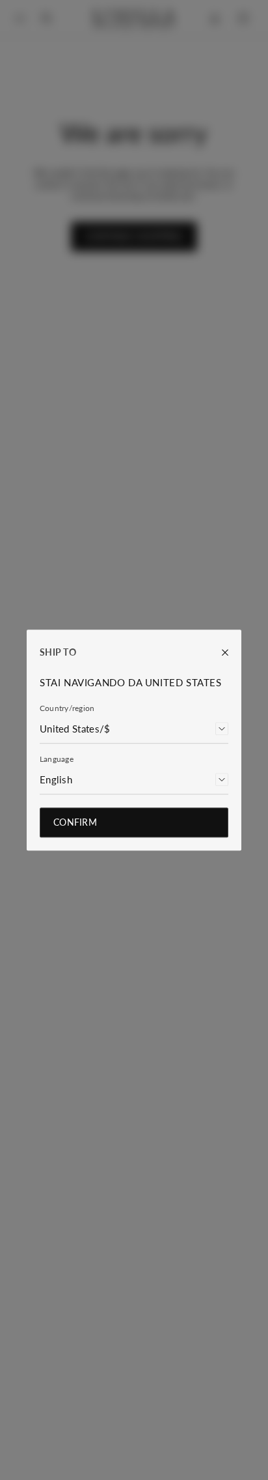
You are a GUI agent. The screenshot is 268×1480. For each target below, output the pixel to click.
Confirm (75, 822)
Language (57, 759)
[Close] (218, 652)
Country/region (67, 708)
